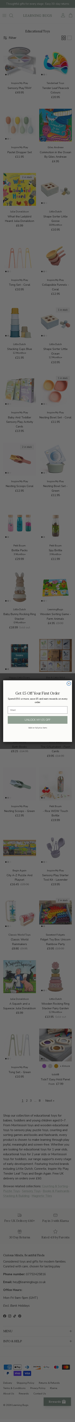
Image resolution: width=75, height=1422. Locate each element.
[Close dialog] (69, 684)
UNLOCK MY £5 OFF (37, 720)
